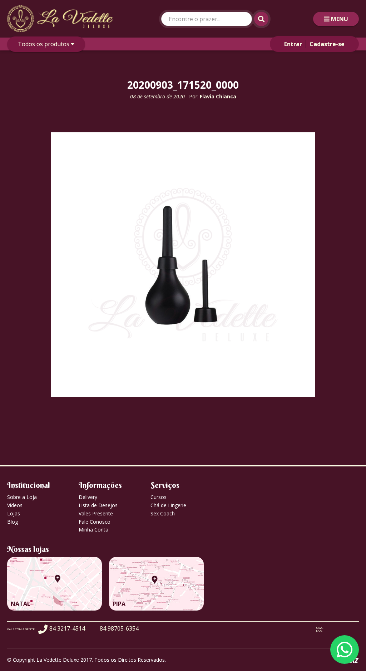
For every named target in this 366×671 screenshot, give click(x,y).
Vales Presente (96, 513)
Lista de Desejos (98, 505)
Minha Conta (93, 529)
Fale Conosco (94, 521)
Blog (12, 521)
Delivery (88, 497)
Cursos (158, 497)
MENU (339, 19)
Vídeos (15, 505)
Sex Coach (162, 513)
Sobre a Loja (22, 497)
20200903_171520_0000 (183, 85)
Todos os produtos (44, 44)
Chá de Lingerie (168, 505)
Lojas (13, 513)
